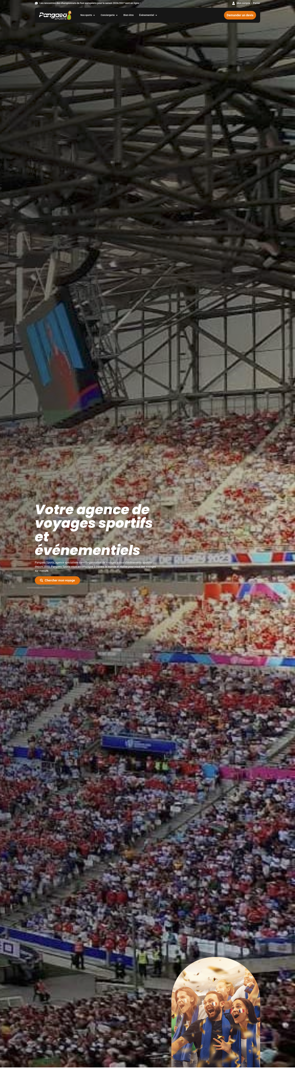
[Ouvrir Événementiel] (156, 15)
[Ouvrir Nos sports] (94, 15)
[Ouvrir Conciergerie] (117, 15)
